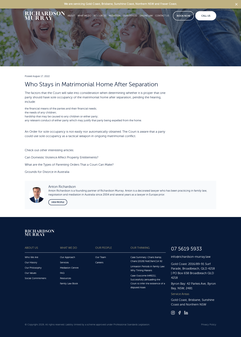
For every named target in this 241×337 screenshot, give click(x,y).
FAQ (62, 273)
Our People (103, 247)
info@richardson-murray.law (191, 256)
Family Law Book (69, 283)
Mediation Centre (69, 267)
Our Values (30, 273)
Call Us (205, 15)
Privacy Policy (208, 324)
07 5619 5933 (186, 249)
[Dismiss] (236, 4)
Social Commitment (35, 278)
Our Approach (67, 257)
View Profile (57, 202)
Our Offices (130, 15)
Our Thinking (140, 247)
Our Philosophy (33, 267)
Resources (100, 15)
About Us (31, 247)
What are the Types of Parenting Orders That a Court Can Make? (69, 164)
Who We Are (31, 257)
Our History (31, 262)
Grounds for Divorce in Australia (47, 172)
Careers (99, 262)
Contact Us (162, 15)
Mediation (114, 15)
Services (64, 262)
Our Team (100, 257)
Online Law (146, 15)
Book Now (183, 15)
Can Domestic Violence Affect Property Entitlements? (61, 157)
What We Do (84, 15)
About (71, 15)
